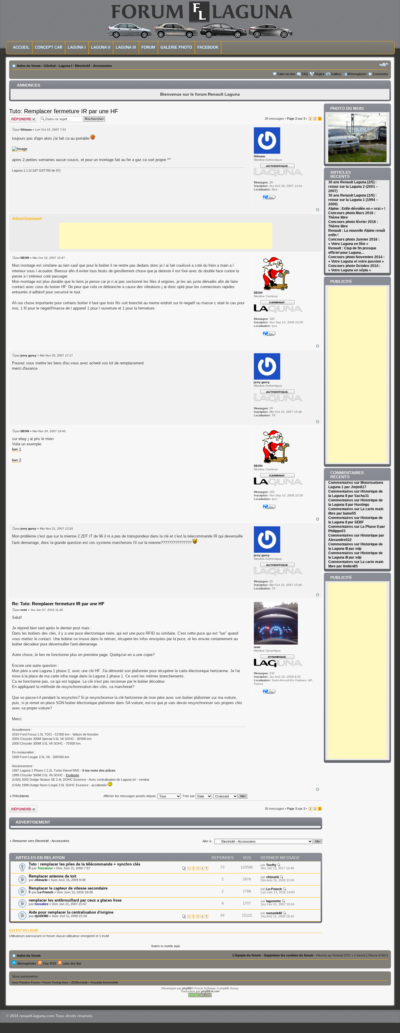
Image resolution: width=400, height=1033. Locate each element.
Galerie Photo (176, 47)
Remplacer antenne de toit (52, 876)
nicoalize (41, 904)
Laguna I (77, 47)
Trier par (189, 796)
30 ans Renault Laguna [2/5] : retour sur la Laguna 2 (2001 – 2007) (353, 186)
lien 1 (16, 449)
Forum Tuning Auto (55, 982)
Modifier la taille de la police (384, 64)
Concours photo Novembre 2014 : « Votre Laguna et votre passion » (356, 259)
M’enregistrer (357, 74)
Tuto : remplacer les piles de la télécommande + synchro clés (84, 864)
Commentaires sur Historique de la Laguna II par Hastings (355, 502)
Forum (148, 47)
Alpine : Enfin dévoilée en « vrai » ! (356, 209)
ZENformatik (79, 982)
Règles (319, 74)
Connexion (380, 74)
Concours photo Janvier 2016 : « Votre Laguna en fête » (354, 241)
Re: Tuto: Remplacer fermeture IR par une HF (58, 603)
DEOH (24, 257)
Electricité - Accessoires (93, 65)
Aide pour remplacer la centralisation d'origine (71, 912)
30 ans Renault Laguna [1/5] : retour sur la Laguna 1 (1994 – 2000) (353, 199)
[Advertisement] (165, 236)
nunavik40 (274, 913)
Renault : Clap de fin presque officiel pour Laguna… (352, 250)
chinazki (41, 880)
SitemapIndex (26, 963)
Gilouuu (26, 129)
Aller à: (207, 841)
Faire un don (286, 74)
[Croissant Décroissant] (230, 796)
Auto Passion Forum (26, 982)
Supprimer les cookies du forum (288, 955)
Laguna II (100, 47)
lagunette (273, 901)
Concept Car (48, 47)
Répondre (16, 117)
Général (50, 65)
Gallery (336, 74)
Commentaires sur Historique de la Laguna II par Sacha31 (355, 493)
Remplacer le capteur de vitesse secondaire (68, 888)
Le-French (45, 892)
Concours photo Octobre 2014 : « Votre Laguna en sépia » (354, 268)
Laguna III (126, 47)
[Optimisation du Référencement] (200, 996)
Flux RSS (49, 963)
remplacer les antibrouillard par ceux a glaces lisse (75, 900)
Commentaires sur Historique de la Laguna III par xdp (355, 546)
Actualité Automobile (104, 982)
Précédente (21, 796)
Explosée (72, 775)
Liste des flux (71, 963)
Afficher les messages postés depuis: (130, 796)
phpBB (187, 988)
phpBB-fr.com (210, 991)
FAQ (305, 74)
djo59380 (41, 916)
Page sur (296, 118)
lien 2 (16, 460)
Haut (317, 209)
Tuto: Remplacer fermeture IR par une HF (63, 111)
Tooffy (271, 865)
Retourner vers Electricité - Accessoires (41, 841)
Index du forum (29, 65)
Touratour (45, 868)
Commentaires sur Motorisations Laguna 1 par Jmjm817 (355, 485)
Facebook (207, 47)
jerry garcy (28, 355)
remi (23, 609)
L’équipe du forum (247, 955)
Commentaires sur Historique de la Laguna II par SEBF (355, 520)
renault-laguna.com (36, 1016)
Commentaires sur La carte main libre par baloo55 (355, 511)
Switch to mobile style (165, 946)
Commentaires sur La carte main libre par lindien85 (355, 564)
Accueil (21, 47)
